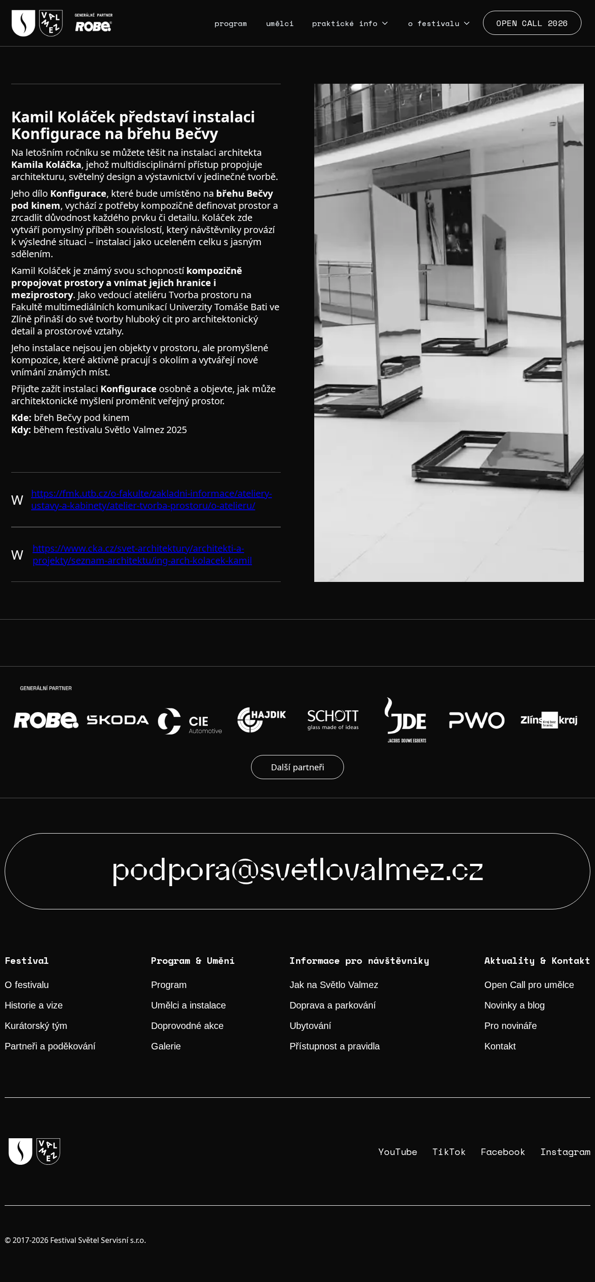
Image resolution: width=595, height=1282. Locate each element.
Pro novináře (510, 1025)
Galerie (166, 1046)
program (231, 23)
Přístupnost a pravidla (335, 1046)
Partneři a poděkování (50, 1046)
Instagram (565, 1151)
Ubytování (310, 1025)
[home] (61, 23)
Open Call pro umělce (529, 984)
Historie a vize (34, 1005)
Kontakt (500, 1046)
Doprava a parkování (333, 1005)
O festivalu (27, 984)
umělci (280, 23)
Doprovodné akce (187, 1025)
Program (169, 984)
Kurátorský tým (36, 1025)
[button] (351, 23)
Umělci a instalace (188, 1005)
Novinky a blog (514, 1005)
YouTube (397, 1151)
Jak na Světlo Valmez (334, 984)
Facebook (503, 1151)
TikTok (449, 1151)
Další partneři (297, 767)
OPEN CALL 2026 (532, 23)
